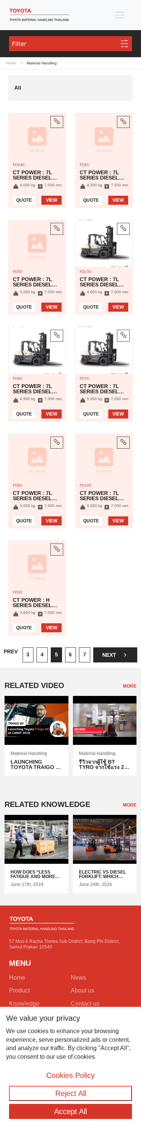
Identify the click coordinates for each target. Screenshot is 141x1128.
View (51, 200)
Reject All (70, 1093)
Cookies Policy (70, 1075)
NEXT (109, 655)
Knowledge (24, 1003)
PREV (11, 652)
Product (19, 990)
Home (11, 63)
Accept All (70, 1111)
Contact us (85, 1003)
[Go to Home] (39, 15)
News (78, 977)
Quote (24, 200)
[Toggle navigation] (120, 15)
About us (82, 990)
